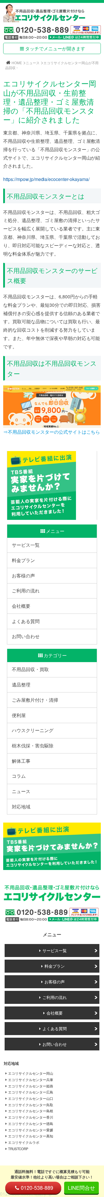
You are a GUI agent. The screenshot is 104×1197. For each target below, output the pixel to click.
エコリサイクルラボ (23, 1142)
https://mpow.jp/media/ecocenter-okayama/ (46, 179)
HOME (17, 62)
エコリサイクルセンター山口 (30, 1098)
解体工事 (21, 761)
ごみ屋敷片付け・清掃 (35, 700)
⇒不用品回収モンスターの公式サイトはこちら (51, 431)
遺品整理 (21, 684)
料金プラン (23, 560)
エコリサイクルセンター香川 (30, 1117)
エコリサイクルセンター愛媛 (30, 1130)
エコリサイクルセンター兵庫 (30, 1079)
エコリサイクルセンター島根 (30, 1111)
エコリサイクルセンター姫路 (30, 1086)
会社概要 (21, 606)
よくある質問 (26, 621)
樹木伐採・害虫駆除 (32, 745)
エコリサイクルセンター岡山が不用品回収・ (52, 65)
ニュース (33, 62)
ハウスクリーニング (32, 730)
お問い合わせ (26, 636)
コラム (19, 776)
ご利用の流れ (26, 590)
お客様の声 (23, 575)
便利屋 (19, 715)
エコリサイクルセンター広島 (30, 1092)
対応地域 (21, 806)
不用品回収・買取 (30, 669)
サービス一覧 (26, 545)
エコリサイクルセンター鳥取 (30, 1104)
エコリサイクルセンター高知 (30, 1136)
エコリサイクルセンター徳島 (30, 1123)
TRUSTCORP (18, 1148)
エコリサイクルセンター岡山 (30, 1073)
